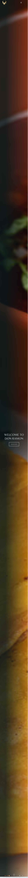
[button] (5, 875)
